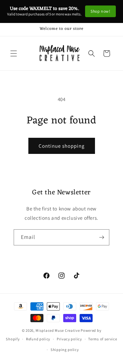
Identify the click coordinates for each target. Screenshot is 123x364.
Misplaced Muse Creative (58, 330)
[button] (13, 53)
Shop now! (100, 11)
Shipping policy (65, 349)
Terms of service (102, 339)
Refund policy (38, 339)
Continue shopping (62, 146)
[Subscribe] (101, 237)
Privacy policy (69, 339)
